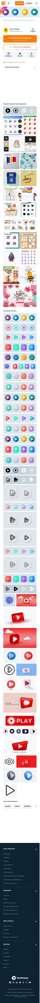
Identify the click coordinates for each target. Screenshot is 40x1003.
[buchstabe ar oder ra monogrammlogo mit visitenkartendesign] (19, 163)
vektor (17, 994)
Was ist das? (21, 62)
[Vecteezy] (3, 3)
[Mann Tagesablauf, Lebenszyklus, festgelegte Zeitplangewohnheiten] (19, 295)
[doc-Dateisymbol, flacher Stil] (11, 214)
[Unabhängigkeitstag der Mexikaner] (11, 263)
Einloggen (29, 3)
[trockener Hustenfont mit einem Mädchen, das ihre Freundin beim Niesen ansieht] (12, 247)
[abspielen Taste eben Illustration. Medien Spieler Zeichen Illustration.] (7, 489)
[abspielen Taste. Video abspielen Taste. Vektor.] (19, 896)
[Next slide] (32, 994)
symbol (7, 994)
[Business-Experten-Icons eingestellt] (12, 124)
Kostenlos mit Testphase (20, 39)
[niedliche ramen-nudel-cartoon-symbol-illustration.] (11, 231)
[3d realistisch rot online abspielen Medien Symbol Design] (19, 920)
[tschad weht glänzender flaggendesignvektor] (11, 180)
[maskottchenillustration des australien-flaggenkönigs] (11, 345)
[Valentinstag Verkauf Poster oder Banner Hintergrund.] (19, 419)
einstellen (27, 994)
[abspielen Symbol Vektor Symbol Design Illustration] (9, 937)
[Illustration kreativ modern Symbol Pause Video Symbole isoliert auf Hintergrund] (13, 950)
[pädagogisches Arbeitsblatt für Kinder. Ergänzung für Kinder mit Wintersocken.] (10, 144)
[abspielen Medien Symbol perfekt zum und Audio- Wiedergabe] (26, 814)
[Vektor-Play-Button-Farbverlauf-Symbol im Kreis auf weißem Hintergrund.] (19, 450)
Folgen (33, 31)
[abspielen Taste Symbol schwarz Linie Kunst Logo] (27, 978)
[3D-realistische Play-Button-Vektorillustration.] (11, 800)
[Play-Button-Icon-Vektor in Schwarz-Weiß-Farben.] (19, 110)
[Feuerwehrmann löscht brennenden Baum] (11, 379)
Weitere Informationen (12, 67)
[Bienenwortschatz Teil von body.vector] (11, 398)
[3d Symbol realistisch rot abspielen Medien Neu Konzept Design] (19, 878)
